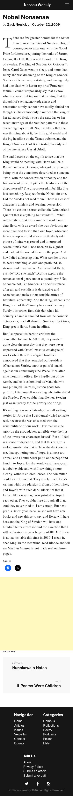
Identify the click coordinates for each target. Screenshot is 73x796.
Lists (46, 743)
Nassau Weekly (37, 5)
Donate (19, 743)
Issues (18, 730)
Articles (19, 725)
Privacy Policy (33, 766)
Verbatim (20, 734)
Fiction (48, 738)
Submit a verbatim (35, 775)
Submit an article (35, 771)
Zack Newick (17, 24)
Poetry (47, 730)
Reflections (51, 725)
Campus (10, 651)
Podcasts (49, 734)
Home (18, 721)
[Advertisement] (36, 613)
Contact (19, 738)
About (27, 762)
